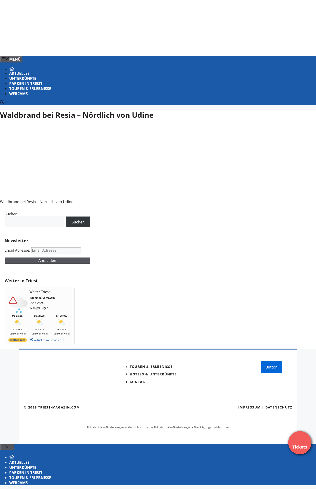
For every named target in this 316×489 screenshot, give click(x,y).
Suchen (11, 214)
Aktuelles (19, 73)
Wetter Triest (39, 291)
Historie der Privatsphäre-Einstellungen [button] (164, 427)
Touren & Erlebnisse (30, 88)
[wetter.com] (17, 341)
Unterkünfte (22, 78)
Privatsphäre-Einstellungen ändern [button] (111, 427)
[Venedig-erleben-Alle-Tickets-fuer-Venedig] (93, 47)
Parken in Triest (25, 83)
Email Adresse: (18, 250)
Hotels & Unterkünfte (153, 374)
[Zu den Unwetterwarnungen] (18, 312)
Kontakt (138, 382)
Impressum (249, 407)
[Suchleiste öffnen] (3, 102)
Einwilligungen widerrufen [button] (211, 427)
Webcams (18, 93)
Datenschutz (278, 407)
